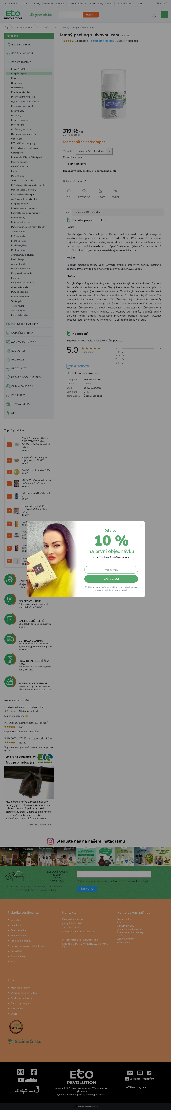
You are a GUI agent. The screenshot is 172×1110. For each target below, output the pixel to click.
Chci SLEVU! (109, 579)
